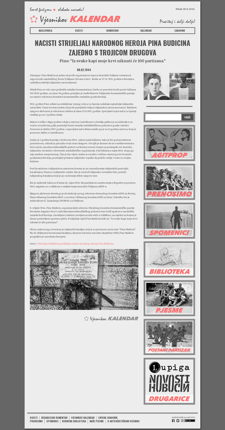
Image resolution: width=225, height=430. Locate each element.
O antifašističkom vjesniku (123, 421)
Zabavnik (179, 30)
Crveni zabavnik (107, 417)
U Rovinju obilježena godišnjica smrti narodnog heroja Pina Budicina (75, 243)
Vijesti (79, 30)
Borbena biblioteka (74, 421)
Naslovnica (45, 30)
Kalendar (146, 30)
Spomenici (52, 421)
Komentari (112, 30)
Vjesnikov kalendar (83, 417)
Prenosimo (36, 421)
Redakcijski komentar (54, 417)
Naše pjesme (97, 421)
